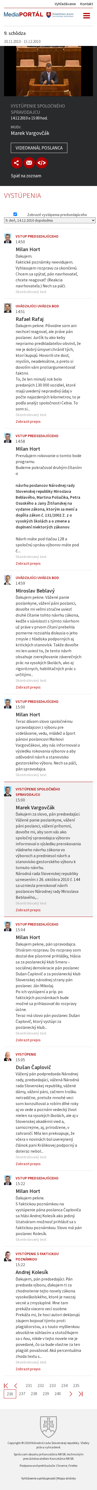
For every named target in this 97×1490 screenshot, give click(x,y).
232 (40, 1385)
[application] (48, 71)
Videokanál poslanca (39, 148)
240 (57, 1393)
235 (76, 1385)
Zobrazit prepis (28, 421)
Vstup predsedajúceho (37, 236)
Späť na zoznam (26, 176)
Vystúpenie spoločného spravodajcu (38, 792)
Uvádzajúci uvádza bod (37, 306)
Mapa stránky (66, 1478)
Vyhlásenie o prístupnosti (38, 1478)
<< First (9, 1385)
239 (46, 1393)
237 (22, 1393)
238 (34, 1393)
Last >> (77, 1393)
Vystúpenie (26, 1054)
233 (52, 1385)
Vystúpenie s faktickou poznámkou (37, 1256)
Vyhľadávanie (65, 3)
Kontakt (86, 3)
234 (64, 1385)
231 (29, 1385)
